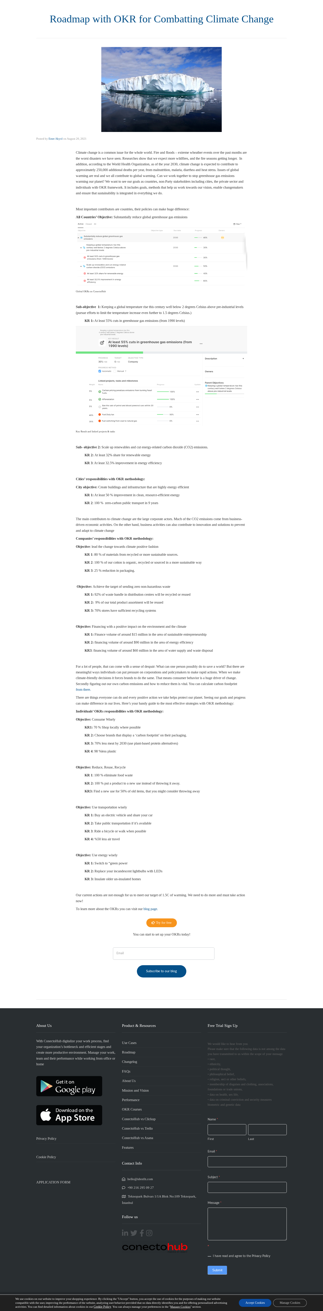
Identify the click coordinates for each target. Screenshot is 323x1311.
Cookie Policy (46, 1157)
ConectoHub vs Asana (137, 1138)
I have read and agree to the (241, 1256)
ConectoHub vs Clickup (139, 1119)
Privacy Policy (46, 1138)
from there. (83, 689)
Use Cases (129, 1043)
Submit (217, 1270)
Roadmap (128, 1052)
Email (212, 1151)
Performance (131, 1100)
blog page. (150, 909)
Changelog (129, 1062)
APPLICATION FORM (53, 1182)
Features (128, 1147)
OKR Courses (132, 1109)
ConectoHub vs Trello (137, 1128)
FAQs (126, 1071)
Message (214, 1203)
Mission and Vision (135, 1090)
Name (213, 1119)
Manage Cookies (180, 1306)
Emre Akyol (56, 138)
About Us (129, 1081)
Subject (214, 1177)
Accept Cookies (255, 1302)
